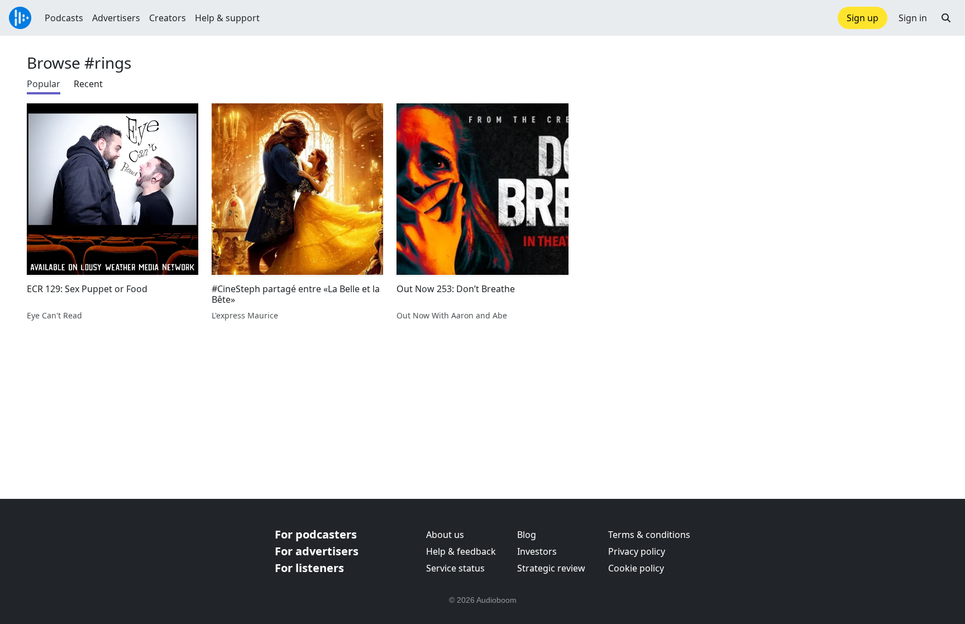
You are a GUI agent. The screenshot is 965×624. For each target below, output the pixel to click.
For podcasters (316, 534)
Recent (88, 84)
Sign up (862, 18)
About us (445, 534)
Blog (526, 534)
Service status (455, 568)
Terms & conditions (649, 534)
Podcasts (64, 18)
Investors (537, 551)
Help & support (227, 18)
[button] (946, 18)
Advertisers (116, 18)
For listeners (309, 567)
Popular (43, 84)
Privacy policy (636, 551)
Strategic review (551, 568)
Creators (167, 18)
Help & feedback (461, 551)
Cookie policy (636, 568)
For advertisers (317, 551)
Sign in (913, 18)
